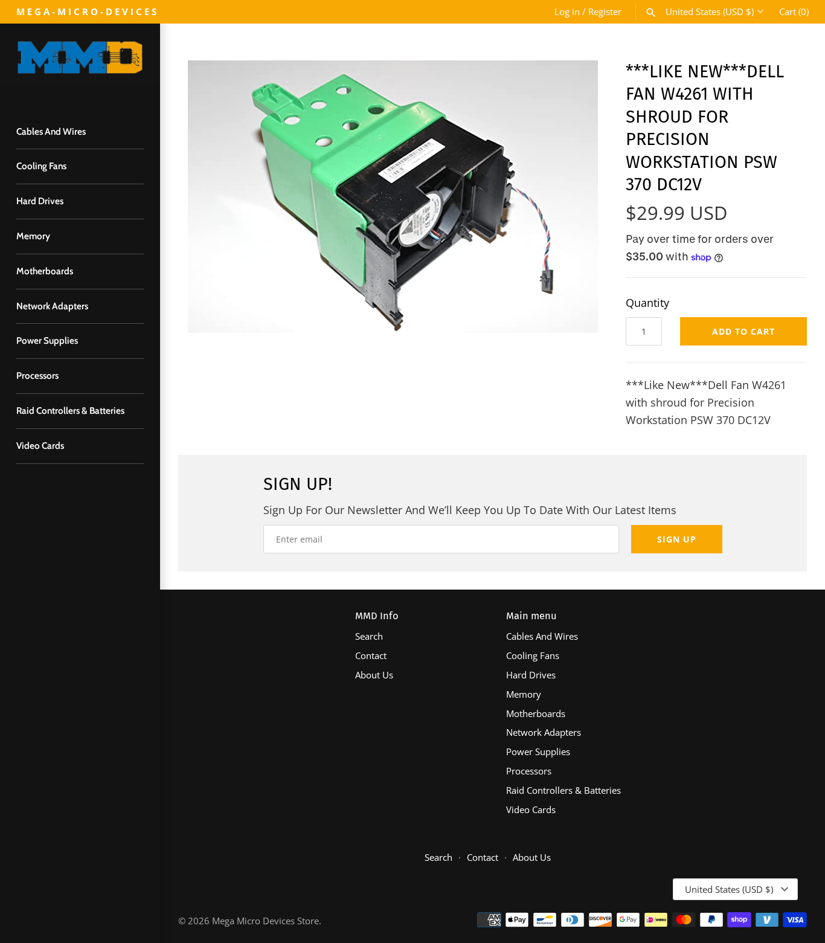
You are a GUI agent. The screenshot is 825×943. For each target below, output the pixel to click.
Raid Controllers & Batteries (70, 410)
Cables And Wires (51, 131)
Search (369, 636)
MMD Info (377, 616)
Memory (33, 236)
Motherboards (44, 271)
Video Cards (40, 445)
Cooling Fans (41, 166)
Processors (37, 375)
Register (604, 11)
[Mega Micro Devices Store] (80, 63)
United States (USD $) (710, 11)
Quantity (647, 302)
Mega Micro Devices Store (265, 921)
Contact (371, 655)
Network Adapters (52, 306)
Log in (567, 11)
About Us (374, 675)
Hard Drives (39, 201)
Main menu (531, 616)
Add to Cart (743, 331)
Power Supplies (47, 340)
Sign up (676, 539)
